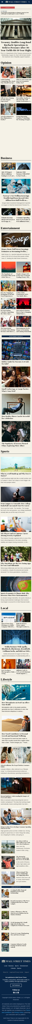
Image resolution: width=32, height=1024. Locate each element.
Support (27, 972)
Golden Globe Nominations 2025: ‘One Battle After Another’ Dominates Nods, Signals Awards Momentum (23, 297)
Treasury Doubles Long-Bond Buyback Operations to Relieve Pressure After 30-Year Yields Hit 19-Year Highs (16, 46)
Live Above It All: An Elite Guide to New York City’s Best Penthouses (23, 842)
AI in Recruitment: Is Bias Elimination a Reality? (7, 118)
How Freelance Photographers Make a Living (8, 672)
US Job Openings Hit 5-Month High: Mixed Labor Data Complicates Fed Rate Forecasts (20, 924)
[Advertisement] (16, 138)
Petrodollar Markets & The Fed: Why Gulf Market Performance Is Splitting (23, 100)
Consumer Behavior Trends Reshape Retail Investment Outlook (18, 945)
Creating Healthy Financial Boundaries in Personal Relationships (18, 891)
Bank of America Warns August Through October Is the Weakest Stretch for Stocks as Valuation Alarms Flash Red (23, 627)
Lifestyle (13, 968)
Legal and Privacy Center (16, 972)
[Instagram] (16, 993)
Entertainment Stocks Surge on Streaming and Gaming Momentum (23, 330)
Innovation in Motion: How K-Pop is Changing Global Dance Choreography (23, 313)
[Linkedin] (18, 993)
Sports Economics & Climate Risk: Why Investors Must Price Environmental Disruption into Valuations (15, 595)
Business (11, 966)
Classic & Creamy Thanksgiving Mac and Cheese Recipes (20, 934)
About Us (5, 972)
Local (5, 966)
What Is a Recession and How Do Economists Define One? (23, 81)
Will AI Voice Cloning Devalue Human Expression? (7, 99)
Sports (17, 966)
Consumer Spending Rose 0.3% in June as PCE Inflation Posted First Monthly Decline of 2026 (23, 221)
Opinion (19, 968)
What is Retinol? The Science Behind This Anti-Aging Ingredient (22, 873)
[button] (2, 2)
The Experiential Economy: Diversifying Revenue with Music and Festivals (8, 331)
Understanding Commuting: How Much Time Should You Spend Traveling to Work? (8, 82)
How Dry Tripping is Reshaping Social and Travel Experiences (7, 294)
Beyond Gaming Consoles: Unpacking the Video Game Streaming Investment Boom (7, 314)
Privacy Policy (19, 1012)
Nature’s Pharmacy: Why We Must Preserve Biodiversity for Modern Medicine (19, 913)
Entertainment (24, 966)
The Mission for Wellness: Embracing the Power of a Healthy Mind (22, 859)
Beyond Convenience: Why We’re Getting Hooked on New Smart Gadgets (20, 902)
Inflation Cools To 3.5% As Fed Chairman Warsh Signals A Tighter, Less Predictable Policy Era (23, 673)
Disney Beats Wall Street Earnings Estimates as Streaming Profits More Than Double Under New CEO (15, 251)
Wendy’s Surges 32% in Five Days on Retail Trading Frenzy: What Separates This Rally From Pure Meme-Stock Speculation (23, 278)
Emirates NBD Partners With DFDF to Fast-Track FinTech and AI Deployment (23, 175)
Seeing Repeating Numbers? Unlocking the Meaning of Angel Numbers (22, 119)
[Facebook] (14, 993)
